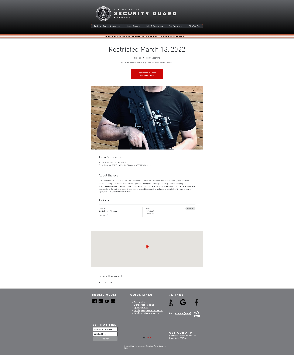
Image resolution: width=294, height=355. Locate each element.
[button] (107, 26)
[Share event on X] (105, 282)
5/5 (197, 312)
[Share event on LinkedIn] (111, 282)
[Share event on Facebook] (100, 282)
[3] (107, 301)
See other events (147, 75)
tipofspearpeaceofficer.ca (148, 310)
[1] (94, 301)
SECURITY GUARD (145, 13)
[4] (101, 301)
